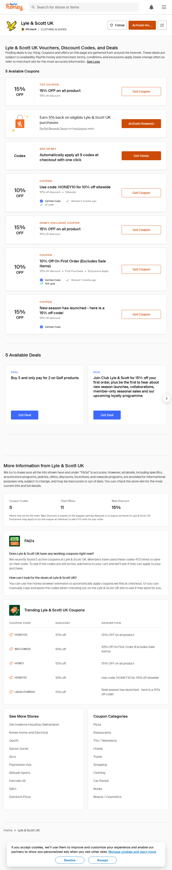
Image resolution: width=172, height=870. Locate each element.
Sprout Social (18, 749)
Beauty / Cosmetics (107, 797)
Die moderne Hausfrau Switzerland (34, 725)
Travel (97, 757)
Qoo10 (13, 741)
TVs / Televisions (105, 741)
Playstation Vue (20, 765)
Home (8, 830)
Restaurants (102, 733)
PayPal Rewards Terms (54, 128)
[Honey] (14, 7)
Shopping (100, 765)
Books (97, 789)
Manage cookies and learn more (132, 851)
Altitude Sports (19, 773)
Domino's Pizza (20, 797)
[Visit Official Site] (162, 25)
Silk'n (12, 789)
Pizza (97, 725)
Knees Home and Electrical (28, 733)
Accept (102, 860)
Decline (69, 860)
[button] (164, 7)
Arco (12, 757)
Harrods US (17, 781)
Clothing (99, 773)
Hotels (98, 749)
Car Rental (101, 781)
